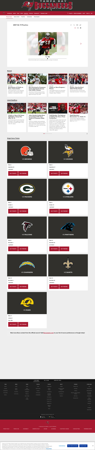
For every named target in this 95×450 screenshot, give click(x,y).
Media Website (89, 390)
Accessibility (25, 428)
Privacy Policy (6, 428)
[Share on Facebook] (71, 25)
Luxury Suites (49, 399)
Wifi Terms (75, 395)
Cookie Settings (76, 428)
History (5, 394)
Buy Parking (23, 173)
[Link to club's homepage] (3, 13)
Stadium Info (75, 386)
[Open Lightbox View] (47, 47)
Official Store (89, 388)
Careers (61, 386)
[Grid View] (78, 28)
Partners (61, 395)
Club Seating (49, 391)
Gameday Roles (61, 391)
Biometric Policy (36, 428)
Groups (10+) (49, 401)
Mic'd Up (27, 393)
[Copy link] (80, 25)
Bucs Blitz (16, 391)
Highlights (27, 391)
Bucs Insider (27, 395)
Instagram (89, 407)
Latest (16, 386)
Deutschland (89, 409)
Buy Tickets (13, 173)
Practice (38, 390)
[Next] (81, 43)
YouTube (89, 401)
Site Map (45, 428)
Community (16, 393)
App (89, 386)
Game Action (38, 388)
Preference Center (88, 428)
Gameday (75, 388)
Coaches (5, 388)
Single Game (49, 386)
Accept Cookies (83, 445)
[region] (47, 446)
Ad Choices (53, 428)
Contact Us (61, 393)
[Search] (67, 13)
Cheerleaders (38, 394)
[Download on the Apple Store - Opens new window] (43, 417)
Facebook (89, 403)
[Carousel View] (75, 28)
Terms (49, 408)
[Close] (93, 445)
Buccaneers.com (48, 333)
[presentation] (87, 134)
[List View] (80, 28)
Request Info (49, 403)
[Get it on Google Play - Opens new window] (51, 417)
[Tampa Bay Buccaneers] (47, 423)
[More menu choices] (49, 13)
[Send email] (77, 25)
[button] (44, 133)
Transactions (5, 390)
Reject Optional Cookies (73, 445)
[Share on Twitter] (74, 25)
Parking (75, 390)
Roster (5, 386)
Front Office (5, 392)
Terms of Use (16, 428)
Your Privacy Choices (64, 428)
